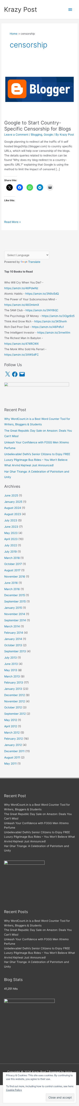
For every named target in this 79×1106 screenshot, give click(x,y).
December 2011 (14, 751)
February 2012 (13, 738)
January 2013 (13, 688)
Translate (34, 261)
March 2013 (12, 676)
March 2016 (12, 589)
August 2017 (12, 570)
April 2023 (11, 539)
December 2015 (14, 595)
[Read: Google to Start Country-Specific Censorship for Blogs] (39, 89)
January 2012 (13, 745)
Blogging (36, 134)
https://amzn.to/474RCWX (21, 343)
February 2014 (13, 632)
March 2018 (12, 557)
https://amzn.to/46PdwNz (21, 288)
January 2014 (13, 639)
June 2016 (11, 582)
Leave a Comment (16, 134)
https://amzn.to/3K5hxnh (50, 321)
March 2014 (12, 626)
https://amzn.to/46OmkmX (21, 304)
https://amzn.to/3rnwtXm (53, 332)
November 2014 (14, 614)
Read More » (12, 222)
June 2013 (11, 663)
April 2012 (10, 726)
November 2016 (14, 576)
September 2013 (15, 651)
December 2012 (14, 695)
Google (48, 134)
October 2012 (13, 707)
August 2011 (12, 757)
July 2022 (10, 545)
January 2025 (13, 501)
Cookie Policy (14, 1089)
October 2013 (13, 645)
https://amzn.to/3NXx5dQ (42, 293)
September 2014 (15, 620)
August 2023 (12, 514)
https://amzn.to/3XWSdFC (21, 354)
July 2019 (10, 551)
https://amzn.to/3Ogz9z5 (58, 316)
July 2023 (10, 520)
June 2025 (11, 495)
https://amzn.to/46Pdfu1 (48, 326)
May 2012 (10, 720)
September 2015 (15, 601)
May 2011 (10, 763)
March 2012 (12, 732)
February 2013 (13, 682)
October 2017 (13, 564)
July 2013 (10, 657)
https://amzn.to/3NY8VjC (42, 310)
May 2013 (10, 670)
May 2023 (11, 533)
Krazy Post (20, 9)
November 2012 (14, 701)
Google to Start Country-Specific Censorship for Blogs (37, 126)
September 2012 (15, 713)
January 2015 (13, 607)
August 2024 (12, 507)
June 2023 (11, 526)
